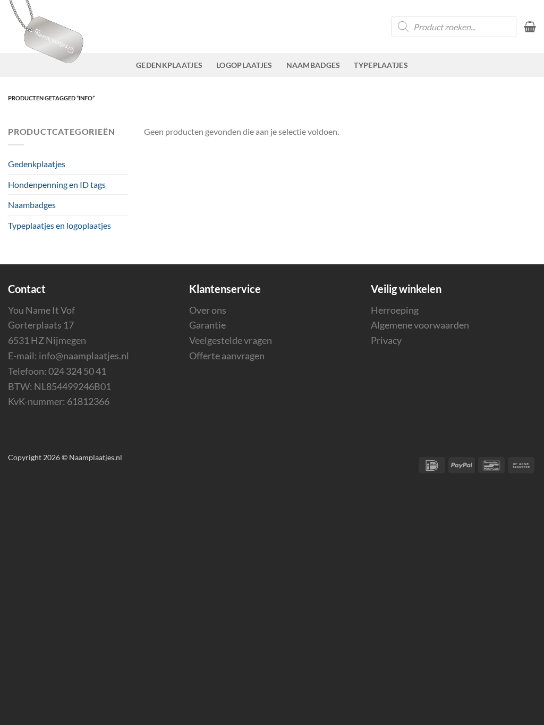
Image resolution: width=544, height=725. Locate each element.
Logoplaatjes (244, 65)
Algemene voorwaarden (420, 325)
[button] (530, 26)
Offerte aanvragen (227, 355)
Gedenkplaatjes (169, 65)
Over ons (207, 310)
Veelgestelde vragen (230, 340)
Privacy (386, 340)
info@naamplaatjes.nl (84, 355)
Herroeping (395, 310)
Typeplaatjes (380, 65)
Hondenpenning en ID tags (57, 184)
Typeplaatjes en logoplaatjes (59, 225)
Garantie (207, 325)
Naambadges (313, 65)
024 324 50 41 (77, 371)
